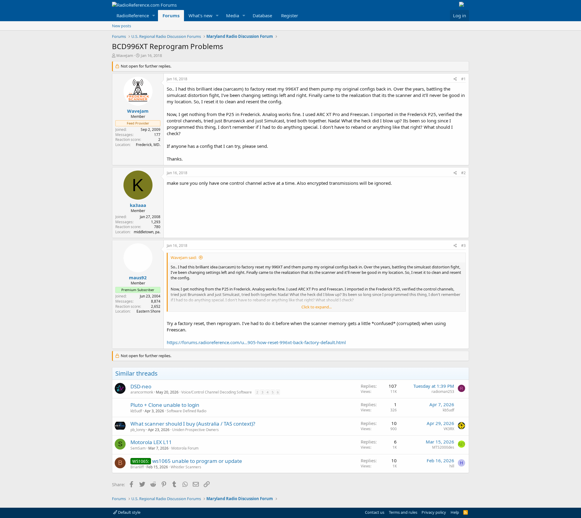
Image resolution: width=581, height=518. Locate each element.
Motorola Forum (185, 448)
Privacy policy (434, 512)
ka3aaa (138, 205)
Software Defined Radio (186, 410)
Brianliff (137, 467)
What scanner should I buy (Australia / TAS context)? (192, 423)
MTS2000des (443, 447)
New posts (121, 25)
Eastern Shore (148, 311)
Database (262, 15)
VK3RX (449, 428)
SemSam (138, 448)
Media (232, 15)
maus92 (138, 277)
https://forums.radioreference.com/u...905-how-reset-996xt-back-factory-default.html (256, 342)
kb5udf (136, 410)
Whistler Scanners (186, 467)
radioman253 (443, 391)
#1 (463, 78)
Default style (128, 512)
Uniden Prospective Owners (195, 429)
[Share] (455, 79)
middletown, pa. (147, 231)
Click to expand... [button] (316, 307)
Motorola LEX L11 (151, 442)
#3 (463, 245)
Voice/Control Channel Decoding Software (216, 392)
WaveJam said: (184, 257)
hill (451, 466)
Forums (170, 15)
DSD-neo (140, 386)
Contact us (374, 512)
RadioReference (133, 15)
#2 (463, 172)
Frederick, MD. (148, 144)
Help (455, 512)
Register (289, 15)
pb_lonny (137, 429)
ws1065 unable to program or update (197, 460)
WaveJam (124, 55)
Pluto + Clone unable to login (164, 404)
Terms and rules (403, 512)
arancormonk (141, 392)
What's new (200, 15)
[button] (153, 15)
